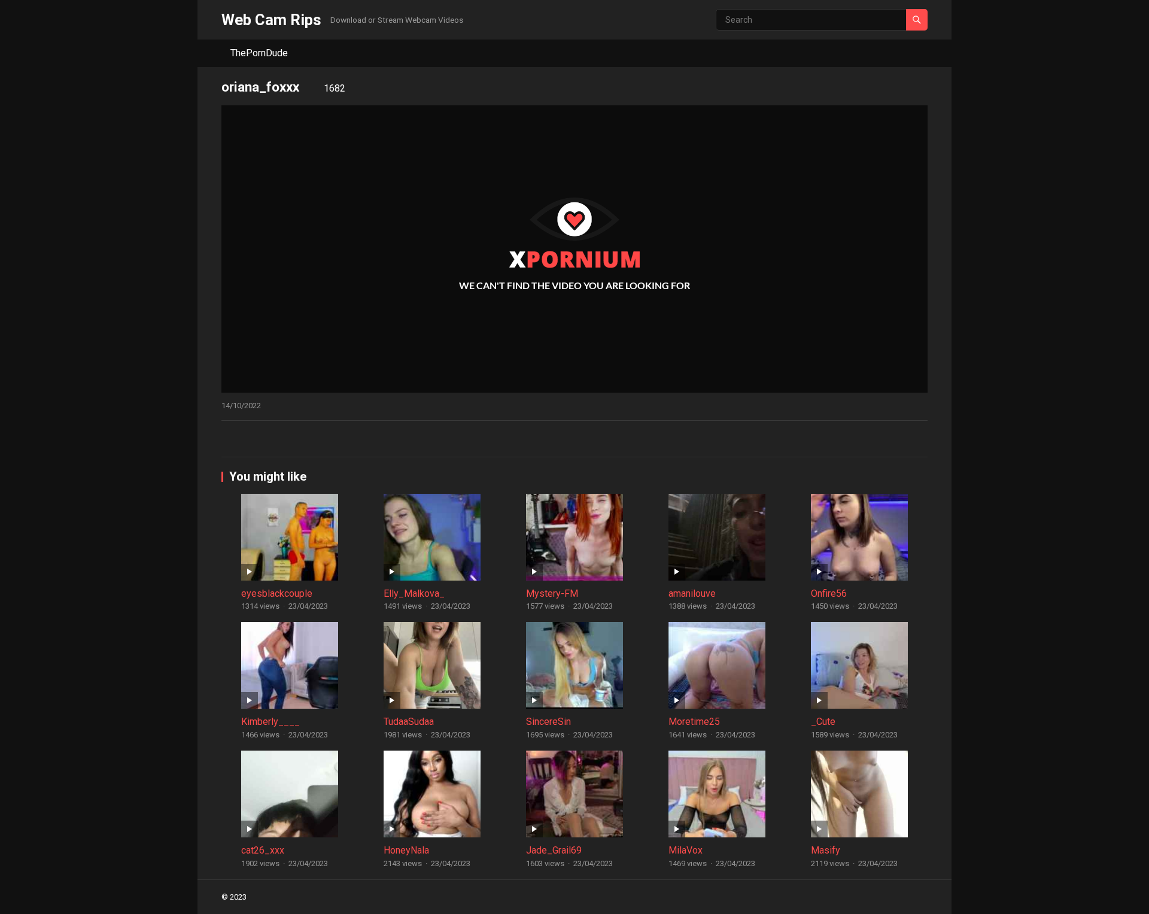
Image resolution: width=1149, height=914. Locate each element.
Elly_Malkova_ (414, 593)
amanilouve (692, 593)
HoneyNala (406, 850)
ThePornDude (259, 53)
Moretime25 (694, 721)
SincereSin (548, 721)
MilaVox (685, 850)
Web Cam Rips (271, 20)
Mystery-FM (552, 593)
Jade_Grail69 (554, 850)
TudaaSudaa (409, 721)
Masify (825, 850)
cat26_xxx (262, 850)
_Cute (823, 721)
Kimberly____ (270, 721)
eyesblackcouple (276, 593)
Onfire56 (829, 593)
